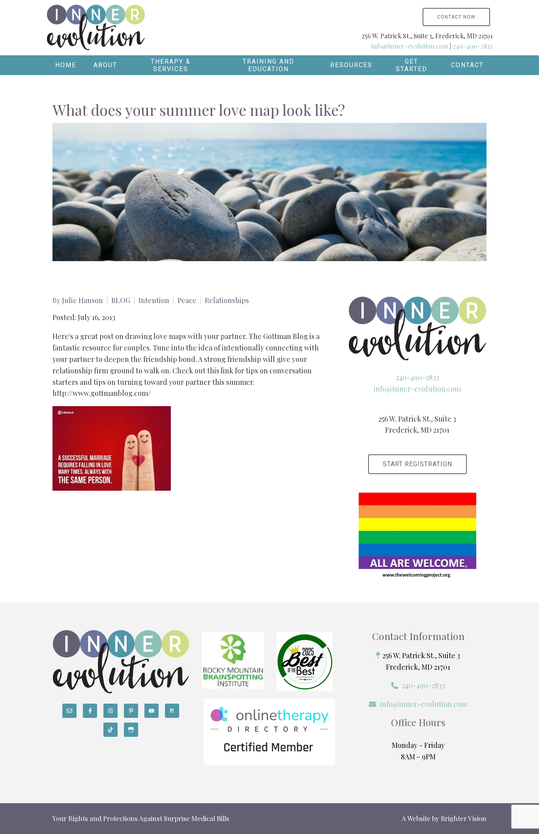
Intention (153, 300)
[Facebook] (90, 711)
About (105, 65)
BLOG (120, 300)
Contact (467, 65)
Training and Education (268, 65)
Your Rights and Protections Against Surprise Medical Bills (140, 818)
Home (65, 65)
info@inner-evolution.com (409, 46)
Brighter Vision (464, 818)
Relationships (227, 300)
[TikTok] (110, 730)
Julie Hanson (82, 300)
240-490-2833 (472, 46)
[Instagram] (110, 711)
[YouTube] (151, 711)
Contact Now (456, 17)
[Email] (69, 711)
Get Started (411, 65)
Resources (351, 65)
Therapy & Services (171, 65)
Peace (187, 300)
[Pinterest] (131, 711)
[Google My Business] (131, 730)
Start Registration (417, 464)
